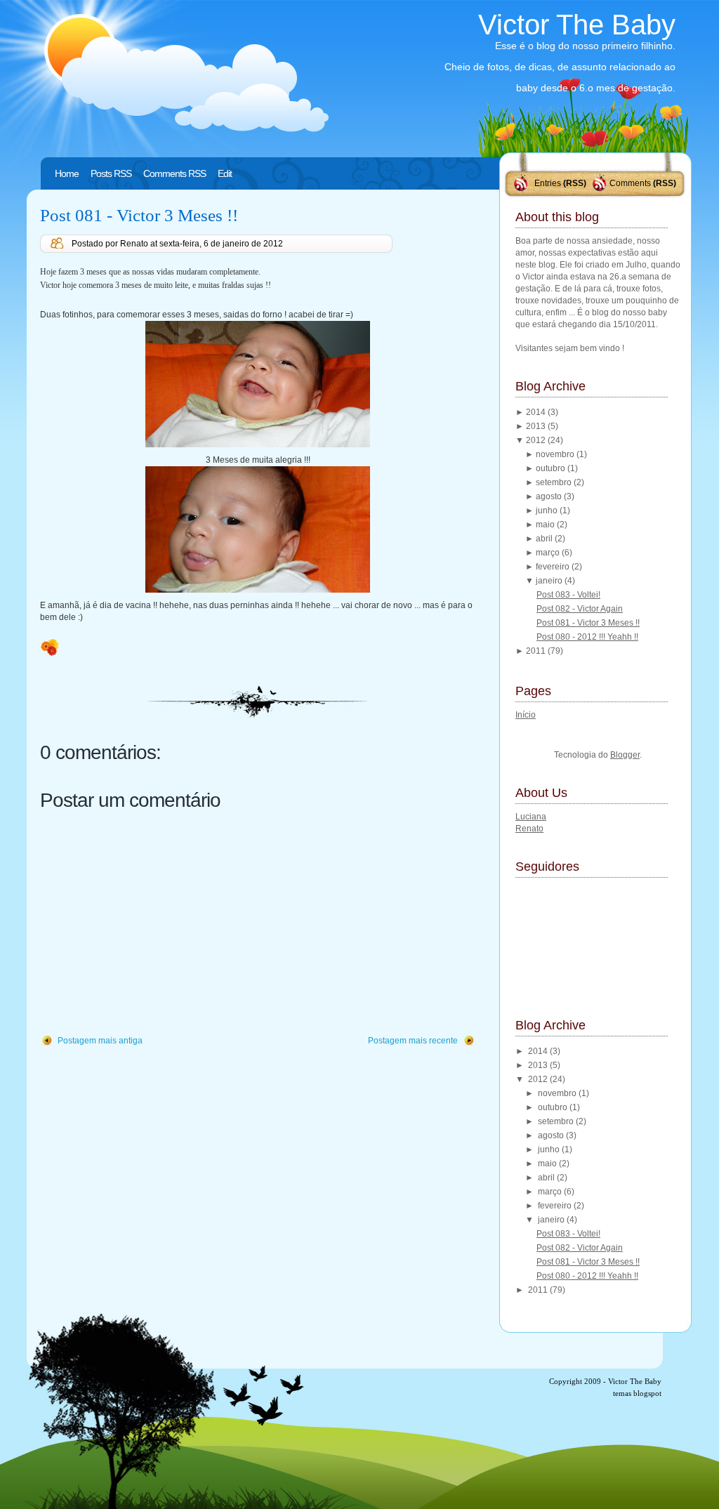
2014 (537, 412)
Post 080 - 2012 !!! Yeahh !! (587, 637)
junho (548, 510)
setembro (555, 482)
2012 (537, 440)
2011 (537, 651)
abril (545, 538)
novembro (556, 454)
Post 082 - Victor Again (579, 609)
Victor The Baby (576, 24)
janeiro (550, 581)
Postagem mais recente (413, 1041)
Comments (630, 183)
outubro (551, 468)
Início (525, 715)
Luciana (530, 817)
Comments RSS (174, 173)
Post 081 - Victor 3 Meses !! (139, 215)
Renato (529, 828)
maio (546, 524)
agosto (550, 496)
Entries (547, 183)
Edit (225, 173)
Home (67, 173)
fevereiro (554, 567)
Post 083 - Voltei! (568, 595)
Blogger (625, 755)
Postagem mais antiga (100, 1041)
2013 (537, 426)
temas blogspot (637, 1393)
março (549, 553)
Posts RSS (111, 173)
